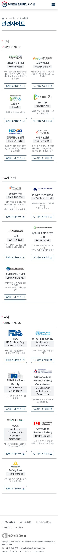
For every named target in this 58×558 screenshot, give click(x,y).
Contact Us (6, 527)
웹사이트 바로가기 (15, 86)
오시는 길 (19, 527)
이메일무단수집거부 (43, 522)
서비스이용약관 (26, 522)
